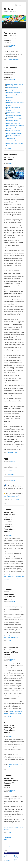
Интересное (16, 59)
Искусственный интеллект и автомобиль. (10, 157)
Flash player (11, 847)
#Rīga (5, 496)
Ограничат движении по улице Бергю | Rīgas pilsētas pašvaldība (9, 594)
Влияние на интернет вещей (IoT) (14, 118)
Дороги (12, 474)
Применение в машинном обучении (14, 84)
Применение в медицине (12, 87)
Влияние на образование (12, 113)
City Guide (8, 9)
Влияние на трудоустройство (13, 94)
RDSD (6, 459)
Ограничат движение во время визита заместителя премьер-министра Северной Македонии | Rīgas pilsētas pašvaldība (9, 520)
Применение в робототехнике (13, 112)
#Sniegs (17, 495)
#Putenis (21, 495)
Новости (13, 27)
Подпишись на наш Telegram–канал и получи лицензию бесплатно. (10, 38)
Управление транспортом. (17, 23)
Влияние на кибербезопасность (13, 107)
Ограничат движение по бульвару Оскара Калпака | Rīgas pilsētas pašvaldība (11, 781)
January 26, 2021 (15, 499)
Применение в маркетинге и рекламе (15, 102)
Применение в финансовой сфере (14, 92)
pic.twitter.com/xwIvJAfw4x (12, 496)
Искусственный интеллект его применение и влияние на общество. (10, 72)
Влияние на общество (11, 89)
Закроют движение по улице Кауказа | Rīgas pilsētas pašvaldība (10, 728)
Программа (6, 61)
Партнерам (6, 26)
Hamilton (10, 46)
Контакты (20, 26)
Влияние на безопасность (12, 90)
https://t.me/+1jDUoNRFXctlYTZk (11, 53)
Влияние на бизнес (10, 86)
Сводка (9, 148)
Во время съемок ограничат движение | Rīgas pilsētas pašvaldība (11, 652)
